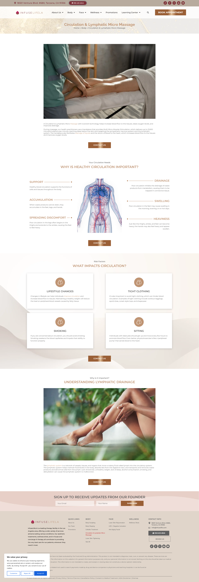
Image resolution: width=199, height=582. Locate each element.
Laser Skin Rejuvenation (117, 522)
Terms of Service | (74, 578)
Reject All (27, 573)
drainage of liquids (82, 133)
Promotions (112, 12)
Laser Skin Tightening (93, 538)
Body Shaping (90, 526)
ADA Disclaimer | (125, 578)
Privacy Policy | (61, 578)
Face (81, 12)
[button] (148, 12)
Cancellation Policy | (88, 578)
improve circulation (72, 296)
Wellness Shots (134, 522)
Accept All (40, 573)
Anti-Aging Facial (114, 529)
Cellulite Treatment (92, 529)
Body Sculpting (90, 522)
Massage (74, 124)
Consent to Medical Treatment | (107, 578)
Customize (13, 573)
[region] (27, 566)
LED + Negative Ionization (117, 526)
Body (70, 12)
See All (88, 542)
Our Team (71, 526)
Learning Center (130, 12)
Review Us (160, 539)
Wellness (94, 12)
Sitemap (135, 578)
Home (76, 28)
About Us (56, 12)
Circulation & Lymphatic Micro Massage (95, 534)
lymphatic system (54, 466)
